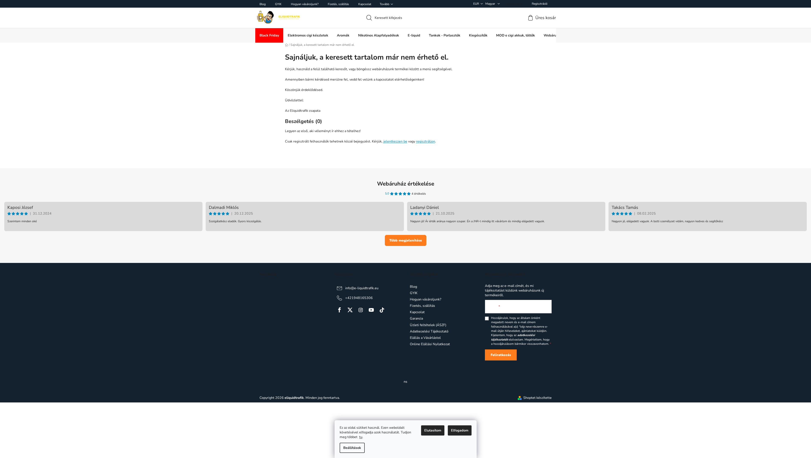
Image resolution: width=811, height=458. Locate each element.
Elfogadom (459, 430)
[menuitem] (269, 35)
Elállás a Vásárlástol (425, 337)
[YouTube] (371, 310)
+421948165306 (359, 298)
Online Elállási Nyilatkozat (430, 344)
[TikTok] (382, 310)
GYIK (278, 4)
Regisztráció (539, 4)
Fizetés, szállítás (338, 4)
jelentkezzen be (395, 141)
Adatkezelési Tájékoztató (429, 331)
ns (405, 381)
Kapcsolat (364, 4)
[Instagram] (361, 310)
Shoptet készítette (537, 397)
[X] (350, 310)
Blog (263, 4)
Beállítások (352, 447)
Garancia (416, 318)
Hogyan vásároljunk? (304, 4)
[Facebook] (339, 310)
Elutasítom (432, 430)
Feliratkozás (501, 355)
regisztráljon (425, 141)
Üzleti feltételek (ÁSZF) (428, 325)
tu (360, 437)
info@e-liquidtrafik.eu (361, 288)
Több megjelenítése (405, 240)
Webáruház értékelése (405, 183)
